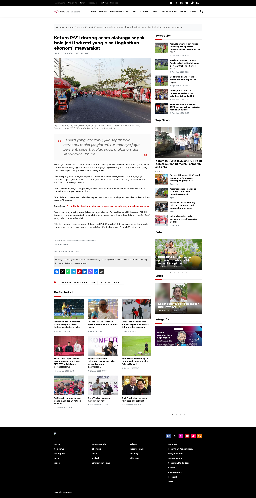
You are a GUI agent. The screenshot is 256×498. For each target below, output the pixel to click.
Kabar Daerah (99, 444)
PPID (170, 481)
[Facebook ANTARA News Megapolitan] (171, 3)
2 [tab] (174, 272)
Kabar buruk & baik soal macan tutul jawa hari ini (178, 305)
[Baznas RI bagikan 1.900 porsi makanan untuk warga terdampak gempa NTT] (161, 179)
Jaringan (172, 444)
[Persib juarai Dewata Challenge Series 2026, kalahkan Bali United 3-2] (161, 94)
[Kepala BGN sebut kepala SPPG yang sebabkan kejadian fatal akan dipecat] (161, 108)
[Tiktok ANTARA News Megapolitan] (192, 3)
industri (118, 283)
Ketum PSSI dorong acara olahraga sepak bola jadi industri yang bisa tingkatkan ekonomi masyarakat (134, 27)
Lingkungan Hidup (169, 11)
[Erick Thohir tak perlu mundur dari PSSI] (102, 385)
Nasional (103, 11)
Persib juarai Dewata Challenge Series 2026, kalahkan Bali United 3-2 (182, 93)
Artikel (154, 11)
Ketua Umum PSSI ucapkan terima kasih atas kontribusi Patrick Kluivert (136, 361)
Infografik (162, 319)
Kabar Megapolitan (119, 11)
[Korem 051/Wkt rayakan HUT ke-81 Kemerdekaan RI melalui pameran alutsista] (178, 142)
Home (93, 11)
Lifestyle (136, 11)
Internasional (136, 449)
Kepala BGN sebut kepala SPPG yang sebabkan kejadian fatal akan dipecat (185, 107)
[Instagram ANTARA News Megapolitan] (181, 3)
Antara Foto (72, 3)
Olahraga (134, 453)
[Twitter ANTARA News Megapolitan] (176, 3)
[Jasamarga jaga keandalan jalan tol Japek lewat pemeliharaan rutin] (161, 192)
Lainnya (192, 11)
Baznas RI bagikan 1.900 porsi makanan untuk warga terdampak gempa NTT (185, 178)
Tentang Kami (175, 458)
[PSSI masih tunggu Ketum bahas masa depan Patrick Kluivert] (69, 385)
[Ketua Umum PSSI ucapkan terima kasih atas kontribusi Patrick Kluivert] (136, 345)
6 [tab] (180, 316)
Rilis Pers (114, 3)
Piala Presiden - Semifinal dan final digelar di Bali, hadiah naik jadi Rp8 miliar (67, 325)
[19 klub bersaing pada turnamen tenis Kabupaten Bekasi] (161, 220)
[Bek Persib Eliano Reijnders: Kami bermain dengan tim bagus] (161, 80)
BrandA (171, 467)
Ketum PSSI (65, 283)
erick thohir (80, 283)
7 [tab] (184, 316)
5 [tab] (186, 272)
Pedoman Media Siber (179, 463)
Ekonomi (96, 449)
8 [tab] (188, 316)
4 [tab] (182, 272)
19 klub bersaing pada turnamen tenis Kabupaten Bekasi (183, 219)
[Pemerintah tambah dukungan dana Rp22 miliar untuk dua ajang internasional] (102, 345)
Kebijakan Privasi (176, 453)
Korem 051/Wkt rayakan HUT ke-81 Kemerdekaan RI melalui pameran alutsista (178, 164)
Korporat (172, 477)
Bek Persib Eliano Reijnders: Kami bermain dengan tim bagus (184, 80)
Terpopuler (92, 3)
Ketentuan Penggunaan (180, 449)
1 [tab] (170, 272)
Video (159, 275)
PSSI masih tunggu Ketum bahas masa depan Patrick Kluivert (67, 401)
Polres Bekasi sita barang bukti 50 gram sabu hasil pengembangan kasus (182, 205)
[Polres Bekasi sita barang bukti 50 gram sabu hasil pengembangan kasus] (161, 206)
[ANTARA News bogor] (67, 11)
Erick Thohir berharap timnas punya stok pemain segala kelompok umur (108, 206)
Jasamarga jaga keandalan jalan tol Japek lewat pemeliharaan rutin (183, 192)
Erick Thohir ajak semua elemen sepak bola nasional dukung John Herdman (136, 325)
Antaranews (60, 3)
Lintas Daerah (75, 27)
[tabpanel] (178, 254)
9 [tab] (192, 316)
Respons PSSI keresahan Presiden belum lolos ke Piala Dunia (102, 325)
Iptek (145, 11)
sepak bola (104, 283)
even (93, 283)
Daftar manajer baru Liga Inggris (175, 403)
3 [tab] (178, 272)
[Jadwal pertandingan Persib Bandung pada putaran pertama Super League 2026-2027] (161, 47)
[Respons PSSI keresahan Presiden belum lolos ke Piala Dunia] (102, 309)
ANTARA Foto (175, 472)
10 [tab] (196, 316)
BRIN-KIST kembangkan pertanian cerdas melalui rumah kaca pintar (174, 260)
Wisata (183, 11)
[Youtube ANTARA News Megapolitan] (187, 3)
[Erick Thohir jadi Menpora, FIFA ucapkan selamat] (136, 385)
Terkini (82, 3)
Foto (158, 232)
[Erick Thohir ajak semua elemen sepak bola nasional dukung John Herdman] (136, 309)
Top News (104, 3)
